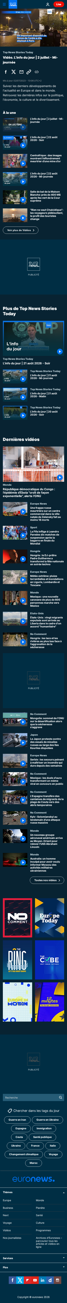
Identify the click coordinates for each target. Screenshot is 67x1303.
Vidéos (7, 1230)
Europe (7, 1200)
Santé (39, 1215)
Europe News (38, 503)
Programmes (43, 1230)
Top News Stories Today (18, 358)
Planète (40, 1207)
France (35, 1145)
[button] (20, 230)
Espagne (21, 1128)
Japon (34, 734)
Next (6, 1215)
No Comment (38, 633)
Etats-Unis (37, 613)
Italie (53, 1145)
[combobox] (33, 1097)
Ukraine (16, 1145)
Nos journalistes (12, 1237)
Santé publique (42, 1137)
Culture (40, 1222)
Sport (33, 527)
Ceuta (19, 1137)
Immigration (44, 1128)
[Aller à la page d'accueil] (13, 4)
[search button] (60, 1097)
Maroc (34, 1163)
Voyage (53, 1154)
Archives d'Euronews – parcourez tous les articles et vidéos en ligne (49, 1242)
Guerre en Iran (17, 1119)
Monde (7, 484)
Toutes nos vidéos (45, 880)
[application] (33, 28)
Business (8, 1207)
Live (58, 4)
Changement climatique (23, 1154)
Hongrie (35, 551)
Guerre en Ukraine (47, 1119)
